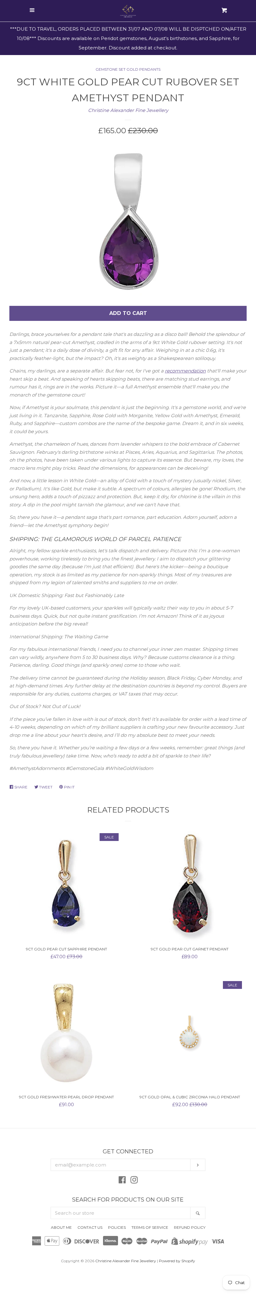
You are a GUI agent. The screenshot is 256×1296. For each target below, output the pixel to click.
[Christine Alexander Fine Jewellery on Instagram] (134, 1181)
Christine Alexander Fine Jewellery (128, 110)
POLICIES (117, 1227)
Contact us (89, 1227)
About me (61, 1227)
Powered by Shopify (177, 1260)
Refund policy (189, 1227)
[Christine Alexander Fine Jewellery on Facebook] (122, 1181)
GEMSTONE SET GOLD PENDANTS (128, 69)
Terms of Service (149, 1227)
